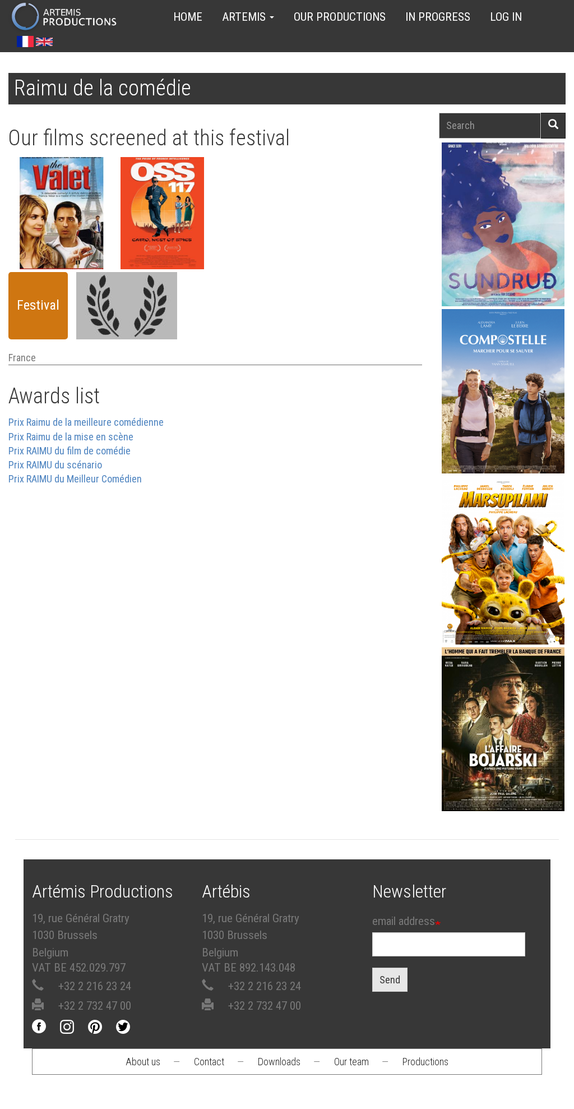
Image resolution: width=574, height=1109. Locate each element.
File (68, 210)
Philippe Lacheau (503, 566)
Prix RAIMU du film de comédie (69, 451)
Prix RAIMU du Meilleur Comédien (75, 479)
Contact (209, 1061)
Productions (425, 1061)
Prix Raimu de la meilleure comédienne (86, 422)
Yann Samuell (503, 394)
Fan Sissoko (503, 212)
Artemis (245, 17)
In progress (437, 17)
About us (143, 1061)
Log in (506, 17)
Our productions (340, 17)
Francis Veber (61, 244)
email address (403, 921)
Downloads (279, 1061)
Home (187, 17)
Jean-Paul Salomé (503, 733)
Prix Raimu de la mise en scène (70, 437)
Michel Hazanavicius (162, 244)
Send (389, 980)
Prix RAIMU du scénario (55, 465)
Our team (351, 1061)
